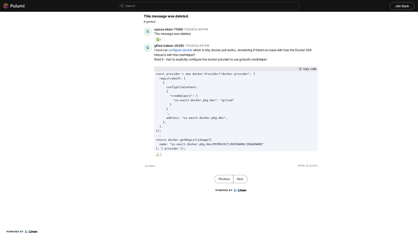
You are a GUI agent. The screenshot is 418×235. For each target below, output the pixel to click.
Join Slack (402, 6)
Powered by (15, 231)
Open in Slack (308, 165)
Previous (224, 179)
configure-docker (180, 50)
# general (149, 21)
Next (240, 179)
